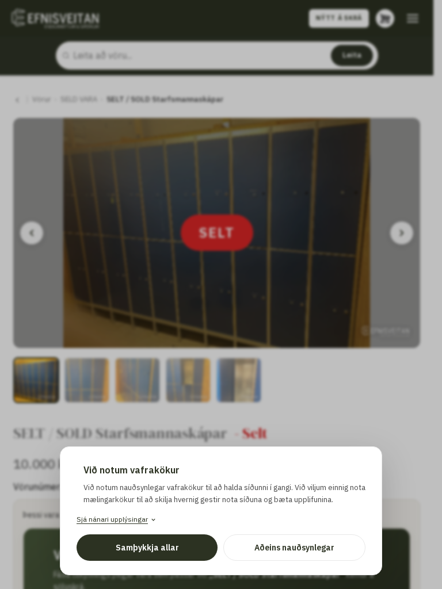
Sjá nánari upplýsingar (112, 519)
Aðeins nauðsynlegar (294, 547)
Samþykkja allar (147, 547)
